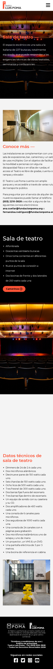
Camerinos (12, 289)
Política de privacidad (26, 643)
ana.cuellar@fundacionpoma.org (23, 208)
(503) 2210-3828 (12, 201)
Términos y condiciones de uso (26, 641)
